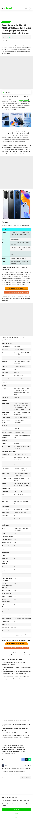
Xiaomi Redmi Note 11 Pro (19, 751)
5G (8, 745)
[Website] (25, 765)
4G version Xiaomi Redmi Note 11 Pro (12, 147)
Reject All (16, 817)
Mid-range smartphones (17, 747)
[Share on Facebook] (5, 37)
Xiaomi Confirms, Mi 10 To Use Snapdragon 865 (15, 732)
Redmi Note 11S (8, 298)
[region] (16, 808)
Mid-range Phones (6, 747)
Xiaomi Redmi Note (20, 749)
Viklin (4, 40)
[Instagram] (30, 765)
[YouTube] (29, 765)
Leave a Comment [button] (26, 777)
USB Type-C (14, 137)
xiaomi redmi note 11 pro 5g (8, 753)
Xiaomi (13, 749)
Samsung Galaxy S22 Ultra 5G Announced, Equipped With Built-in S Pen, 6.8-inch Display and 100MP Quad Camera (15, 737)
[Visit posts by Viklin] (3, 765)
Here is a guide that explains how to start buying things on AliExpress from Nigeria (16, 654)
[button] (3, 8)
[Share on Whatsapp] (10, 37)
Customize (16, 813)
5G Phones (12, 745)
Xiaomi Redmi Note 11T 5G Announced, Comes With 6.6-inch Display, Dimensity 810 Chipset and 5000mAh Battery (15, 678)
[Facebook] (26, 765)
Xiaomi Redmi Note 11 (7, 751)
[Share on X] (8, 37)
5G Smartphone (19, 745)
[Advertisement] (16, 15)
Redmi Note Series (6, 749)
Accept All (16, 809)
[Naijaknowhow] (9, 8)
